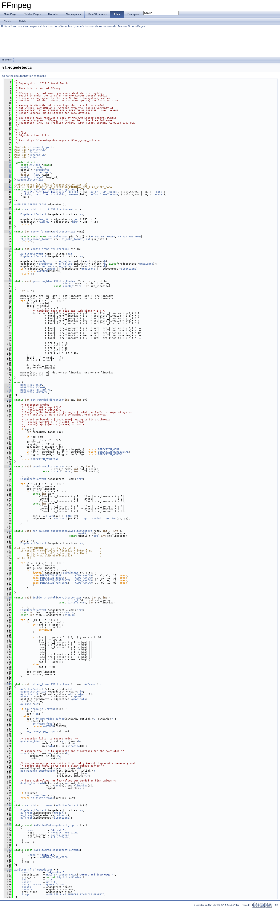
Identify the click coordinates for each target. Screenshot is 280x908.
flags (26, 894)
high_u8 (44, 221)
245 (8, 684)
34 (8, 162)
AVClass (35, 164)
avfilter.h (37, 150)
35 (8, 164)
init (46, 209)
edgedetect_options (61, 189)
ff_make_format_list (76, 239)
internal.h (37, 155)
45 (8, 189)
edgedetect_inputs (65, 825)
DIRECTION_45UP (31, 385)
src (79, 286)
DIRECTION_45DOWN (32, 387)
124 (8, 385)
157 (8, 466)
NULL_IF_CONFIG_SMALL (61, 874)
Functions (54, 26)
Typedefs (78, 26)
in (99, 684)
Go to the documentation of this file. (24, 75)
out (36, 704)
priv (80, 214)
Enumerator (110, 26)
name (31, 830)
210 (8, 597)
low (36, 174)
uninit (49, 805)
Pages (141, 26)
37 (8, 169)
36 (8, 167)
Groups (132, 26)
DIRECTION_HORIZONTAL (35, 389)
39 (8, 174)
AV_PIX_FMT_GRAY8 (102, 236)
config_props (40, 248)
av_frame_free (42, 723)
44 (8, 187)
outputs (82, 694)
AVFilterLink (60, 248)
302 (8, 825)
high (75, 221)
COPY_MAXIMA (83, 575)
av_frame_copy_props (40, 731)
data (51, 746)
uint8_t (25, 167)
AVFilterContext (62, 209)
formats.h (36, 152)
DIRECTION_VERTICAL (34, 392)
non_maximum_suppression (50, 530)
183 (8, 530)
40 (8, 177)
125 (8, 387)
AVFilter (20, 869)
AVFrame (89, 684)
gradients (42, 169)
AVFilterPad (42, 825)
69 (8, 248)
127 (8, 392)
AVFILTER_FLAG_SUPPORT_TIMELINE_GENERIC (75, 894)
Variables (66, 26)
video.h (35, 157)
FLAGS (158, 192)
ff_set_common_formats (36, 239)
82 (8, 281)
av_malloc (65, 261)
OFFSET (73, 192)
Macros (122, 26)
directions (43, 172)
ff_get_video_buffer (50, 718)
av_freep (26, 812)
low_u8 (38, 177)
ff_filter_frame (42, 798)
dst (70, 253)
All (2, 26)
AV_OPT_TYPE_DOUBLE (104, 192)
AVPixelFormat (58, 236)
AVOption (40, 189)
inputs (26, 887)
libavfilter (6, 60)
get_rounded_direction (47, 399)
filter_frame (40, 684)
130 (8, 399)
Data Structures (14, 26)
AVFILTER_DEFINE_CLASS (30, 204)
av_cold (30, 209)
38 (8, 172)
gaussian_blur (42, 281)
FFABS (50, 516)
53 (8, 209)
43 (8, 184)
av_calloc (65, 263)
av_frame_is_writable (41, 708)
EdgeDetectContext (30, 179)
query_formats (41, 231)
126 (8, 389)
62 (8, 231)
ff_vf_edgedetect (40, 869)
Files (44, 26)
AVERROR (42, 271)
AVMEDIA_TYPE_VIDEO (64, 832)
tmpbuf (40, 167)
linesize (74, 746)
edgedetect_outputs (66, 849)
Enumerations (93, 26)
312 (8, 849)
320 (8, 869)
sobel (36, 466)
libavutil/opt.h (41, 147)
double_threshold (45, 597)
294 (8, 805)
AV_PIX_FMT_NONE (129, 236)
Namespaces (33, 26)
